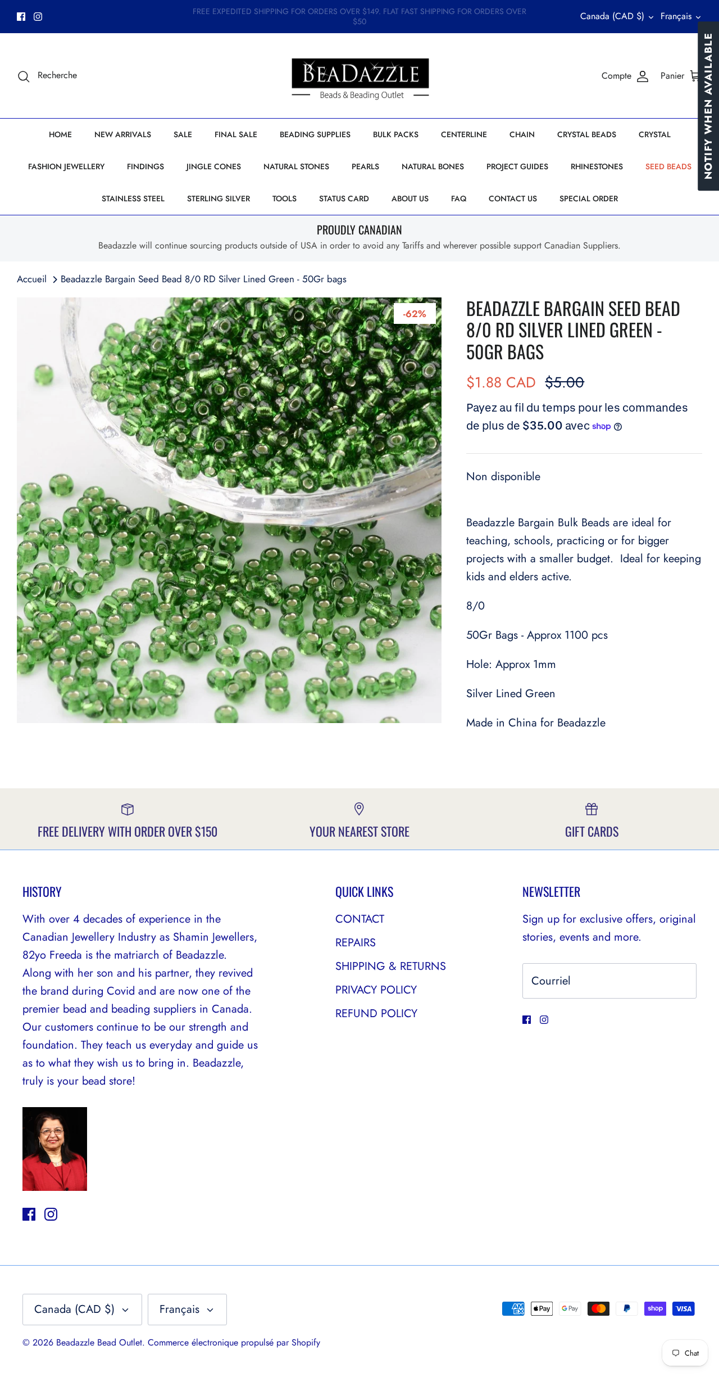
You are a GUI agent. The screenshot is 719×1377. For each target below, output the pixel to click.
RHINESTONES (597, 166)
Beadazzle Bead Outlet (99, 1342)
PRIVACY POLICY (376, 990)
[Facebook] (21, 16)
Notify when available (708, 106)
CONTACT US (513, 198)
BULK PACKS (395, 134)
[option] (229, 510)
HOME (60, 134)
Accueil (32, 279)
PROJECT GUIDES (517, 166)
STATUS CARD (344, 198)
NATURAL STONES (296, 166)
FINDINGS (145, 166)
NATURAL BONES (433, 166)
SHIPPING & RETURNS (390, 966)
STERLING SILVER (218, 198)
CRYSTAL (655, 134)
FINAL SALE (236, 134)
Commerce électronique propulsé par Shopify (234, 1342)
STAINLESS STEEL (133, 198)
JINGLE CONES (213, 166)
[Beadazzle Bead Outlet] (359, 75)
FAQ (458, 198)
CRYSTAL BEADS (586, 134)
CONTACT (359, 919)
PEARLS (365, 166)
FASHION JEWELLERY (66, 166)
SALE (183, 134)
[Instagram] (38, 16)
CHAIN (522, 134)
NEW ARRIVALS (122, 134)
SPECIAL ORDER (588, 198)
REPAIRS (355, 942)
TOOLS (284, 198)
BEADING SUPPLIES (315, 134)
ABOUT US (410, 198)
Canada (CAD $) (612, 16)
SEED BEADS (668, 166)
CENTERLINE (464, 134)
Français (676, 16)
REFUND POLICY (376, 1013)
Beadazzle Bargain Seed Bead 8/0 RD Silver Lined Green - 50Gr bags (204, 279)
